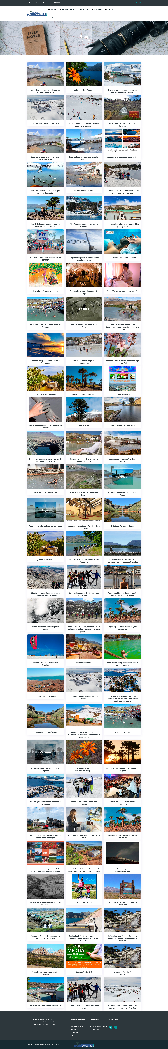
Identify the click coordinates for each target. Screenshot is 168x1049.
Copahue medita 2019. (84, 902)
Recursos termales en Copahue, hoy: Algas (45, 526)
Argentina (110, 9)
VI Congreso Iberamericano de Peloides (122, 258)
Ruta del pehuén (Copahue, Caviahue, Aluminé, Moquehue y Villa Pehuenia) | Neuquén (122, 938)
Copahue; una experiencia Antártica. (45, 123)
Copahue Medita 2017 (122, 394)
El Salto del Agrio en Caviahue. (122, 526)
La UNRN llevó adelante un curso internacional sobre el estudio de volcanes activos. (122, 327)
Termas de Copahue (67, 9)
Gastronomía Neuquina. (84, 663)
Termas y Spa (83, 9)
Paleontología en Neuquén (45, 696)
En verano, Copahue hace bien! (45, 492)
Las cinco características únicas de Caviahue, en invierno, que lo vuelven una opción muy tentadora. (122, 698)
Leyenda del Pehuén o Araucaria (45, 291)
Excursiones (98, 9)
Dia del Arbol (84, 425)
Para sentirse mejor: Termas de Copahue (45, 1005)
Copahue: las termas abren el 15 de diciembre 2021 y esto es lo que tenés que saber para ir (84, 734)
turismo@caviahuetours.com (40, 3)
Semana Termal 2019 (122, 732)
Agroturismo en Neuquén (45, 559)
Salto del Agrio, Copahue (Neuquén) (45, 732)
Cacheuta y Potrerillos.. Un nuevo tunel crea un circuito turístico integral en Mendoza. (84, 938)
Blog (51, 17)
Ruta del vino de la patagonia (45, 394)
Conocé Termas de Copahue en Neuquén (122, 291)
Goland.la (56, 1044)
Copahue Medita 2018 (84, 972)
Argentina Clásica (96, 1023)
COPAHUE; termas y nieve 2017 (84, 190)
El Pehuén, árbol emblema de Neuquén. (84, 394)
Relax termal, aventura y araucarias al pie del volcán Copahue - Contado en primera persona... (84, 629)
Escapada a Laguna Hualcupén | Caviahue (122, 425)
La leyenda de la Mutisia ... (84, 90)
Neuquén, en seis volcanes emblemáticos (122, 157)
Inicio (80, 40)
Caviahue (53, 9)
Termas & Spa (94, 1029)
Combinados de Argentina (98, 1026)
